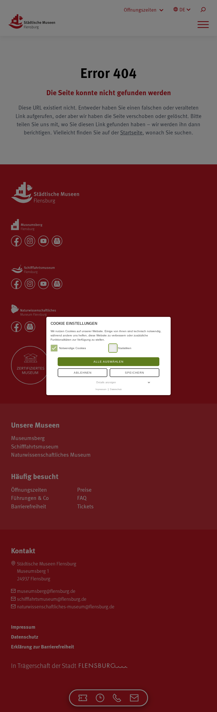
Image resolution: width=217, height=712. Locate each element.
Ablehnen (83, 372)
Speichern (134, 372)
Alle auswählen (108, 361)
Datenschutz (116, 389)
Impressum (101, 389)
